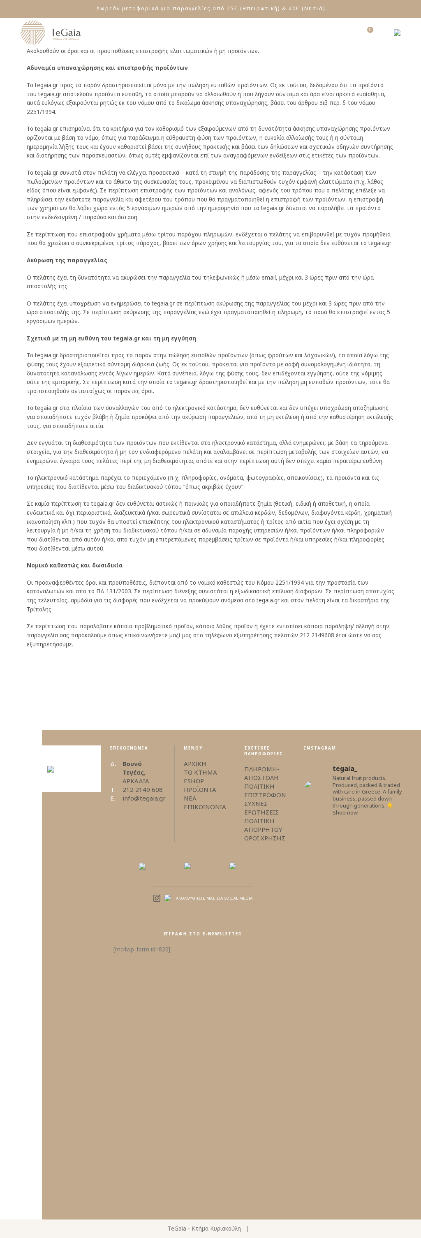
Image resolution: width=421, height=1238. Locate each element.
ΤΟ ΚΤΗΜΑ (200, 772)
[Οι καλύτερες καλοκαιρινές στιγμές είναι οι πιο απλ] (380, 888)
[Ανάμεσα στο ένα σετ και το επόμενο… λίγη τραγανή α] (380, 1065)
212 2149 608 (143, 789)
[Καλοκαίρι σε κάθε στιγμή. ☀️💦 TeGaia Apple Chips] (328, 906)
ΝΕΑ (190, 798)
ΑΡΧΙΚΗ (195, 763)
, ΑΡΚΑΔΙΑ (136, 772)
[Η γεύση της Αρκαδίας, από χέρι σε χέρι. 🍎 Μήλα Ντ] (328, 1092)
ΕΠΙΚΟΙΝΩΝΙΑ (205, 807)
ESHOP (194, 781)
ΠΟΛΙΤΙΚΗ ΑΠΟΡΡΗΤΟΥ (263, 825)
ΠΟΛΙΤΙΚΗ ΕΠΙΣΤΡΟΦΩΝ (265, 790)
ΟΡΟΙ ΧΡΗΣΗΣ (264, 838)
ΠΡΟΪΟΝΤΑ (200, 789)
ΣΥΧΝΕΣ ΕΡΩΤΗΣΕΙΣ (261, 807)
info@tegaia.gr (144, 798)
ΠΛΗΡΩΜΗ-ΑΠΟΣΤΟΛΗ (262, 773)
